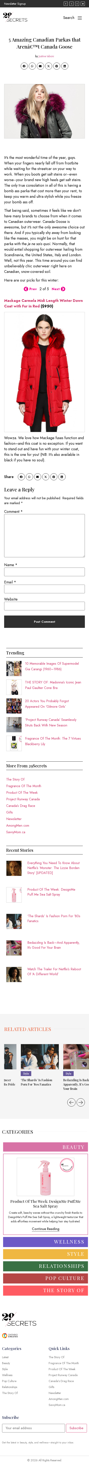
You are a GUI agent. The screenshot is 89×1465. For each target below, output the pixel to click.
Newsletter (14, 819)
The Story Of (15, 779)
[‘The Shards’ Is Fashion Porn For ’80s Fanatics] (40, 1056)
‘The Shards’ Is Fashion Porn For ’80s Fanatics (53, 918)
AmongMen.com (17, 825)
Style (26, 1074)
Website (11, 599)
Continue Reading (45, 1228)
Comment (13, 511)
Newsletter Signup (15, 4)
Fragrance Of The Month (23, 786)
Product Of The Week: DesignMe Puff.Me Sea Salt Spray (51, 892)
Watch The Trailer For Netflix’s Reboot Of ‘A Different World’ (54, 971)
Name (10, 565)
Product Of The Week (22, 792)
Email (10, 582)
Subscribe (76, 1428)
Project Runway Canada (23, 799)
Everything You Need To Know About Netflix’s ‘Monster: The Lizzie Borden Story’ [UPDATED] (53, 868)
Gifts (9, 812)
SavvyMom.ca (15, 832)
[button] (24, 66)
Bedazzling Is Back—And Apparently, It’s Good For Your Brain (53, 945)
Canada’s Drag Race (20, 805)
